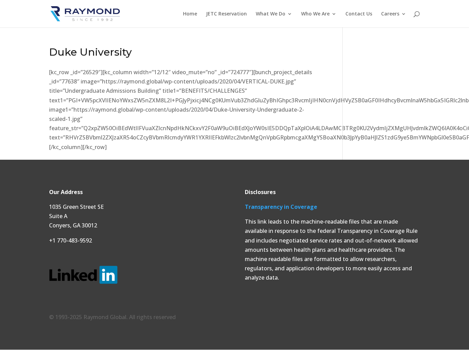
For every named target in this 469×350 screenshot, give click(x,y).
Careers (390, 14)
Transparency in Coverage (281, 207)
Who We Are (315, 14)
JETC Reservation (226, 14)
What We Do (270, 14)
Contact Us (358, 14)
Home (190, 14)
